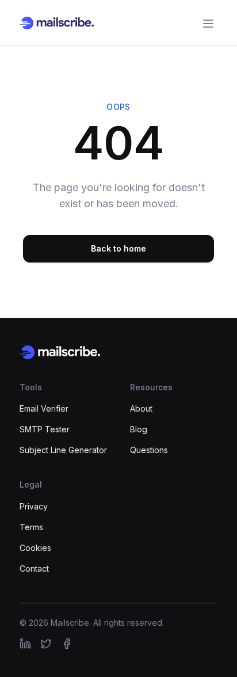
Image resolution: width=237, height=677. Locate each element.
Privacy (34, 506)
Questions (149, 450)
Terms (31, 527)
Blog (138, 429)
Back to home (118, 248)
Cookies (35, 548)
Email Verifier (44, 408)
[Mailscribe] (118, 352)
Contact (34, 568)
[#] (25, 643)
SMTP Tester (45, 429)
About (141, 408)
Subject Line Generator (63, 450)
